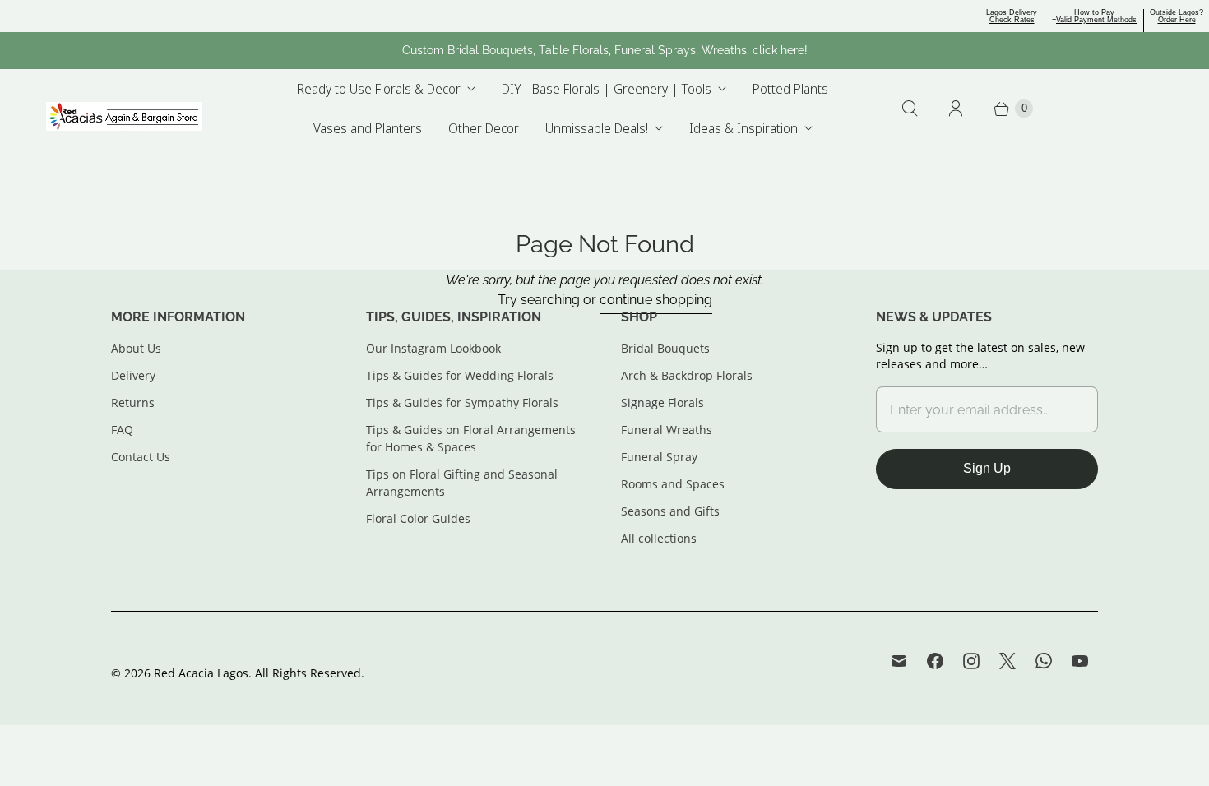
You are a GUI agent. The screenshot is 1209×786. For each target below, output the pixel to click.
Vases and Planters (367, 128)
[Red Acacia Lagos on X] (1007, 661)
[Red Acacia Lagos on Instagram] (971, 661)
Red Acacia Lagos (201, 673)
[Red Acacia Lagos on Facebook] (935, 661)
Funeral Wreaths (666, 429)
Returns (133, 402)
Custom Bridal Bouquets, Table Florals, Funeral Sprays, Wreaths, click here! (605, 50)
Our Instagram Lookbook (433, 348)
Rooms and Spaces (673, 484)
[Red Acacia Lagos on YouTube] (1080, 661)
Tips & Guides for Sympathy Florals (462, 402)
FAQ (122, 429)
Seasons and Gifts (670, 511)
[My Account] (956, 108)
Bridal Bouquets (665, 348)
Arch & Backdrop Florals (687, 375)
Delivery (133, 375)
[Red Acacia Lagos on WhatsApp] (1044, 661)
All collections (659, 538)
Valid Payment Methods (1096, 20)
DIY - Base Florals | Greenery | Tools (606, 89)
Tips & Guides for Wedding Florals (460, 375)
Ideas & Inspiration (743, 128)
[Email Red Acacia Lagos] (899, 661)
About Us (136, 348)
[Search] (910, 108)
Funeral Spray (659, 457)
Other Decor (483, 128)
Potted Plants (790, 89)
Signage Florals (662, 402)
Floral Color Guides (418, 518)
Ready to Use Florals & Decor (379, 89)
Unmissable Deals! (596, 128)
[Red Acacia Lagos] (124, 117)
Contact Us (140, 457)
